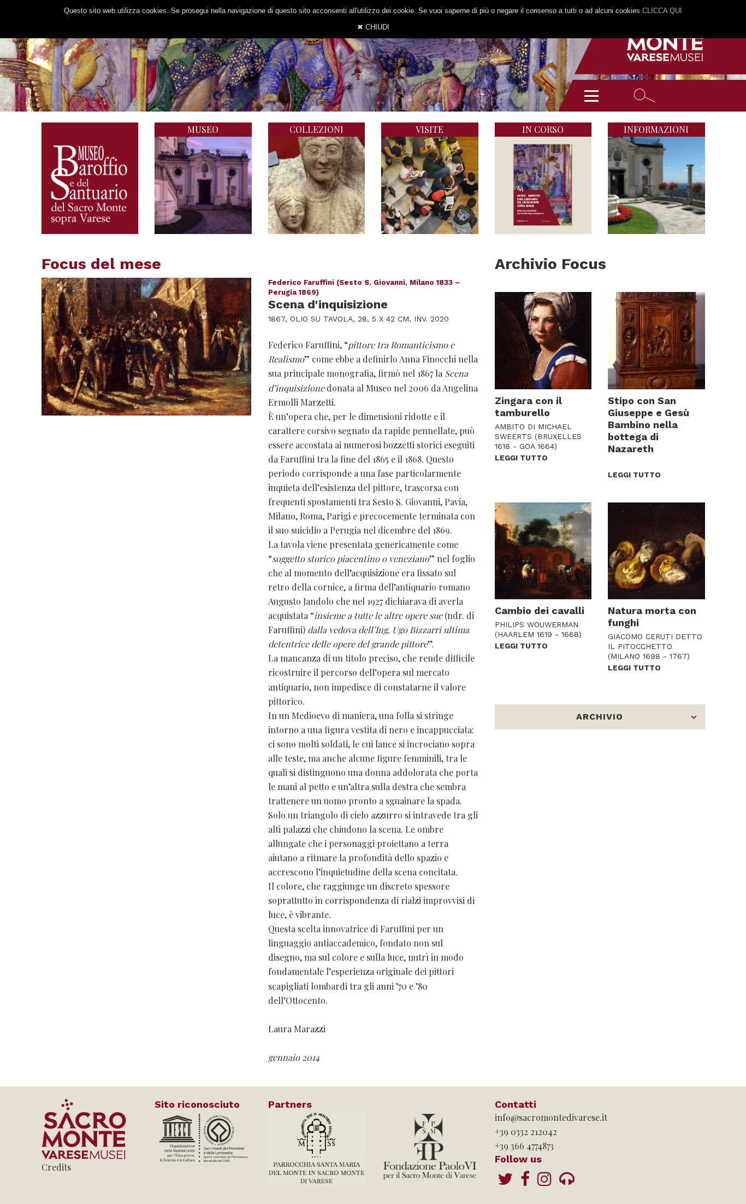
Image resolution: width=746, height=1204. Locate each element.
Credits (56, 1167)
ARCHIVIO (599, 716)
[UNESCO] (203, 1137)
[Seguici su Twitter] (505, 1178)
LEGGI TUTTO (521, 457)
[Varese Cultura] (567, 1178)
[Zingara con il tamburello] (543, 340)
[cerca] (645, 95)
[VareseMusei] (525, 1178)
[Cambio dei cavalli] (543, 551)
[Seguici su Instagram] (544, 1178)
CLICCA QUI (662, 11)
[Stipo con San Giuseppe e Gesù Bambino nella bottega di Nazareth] (656, 340)
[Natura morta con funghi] (656, 551)
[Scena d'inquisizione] (147, 347)
